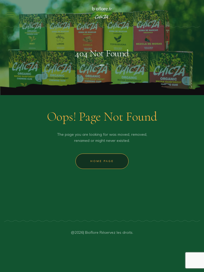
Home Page (102, 161)
